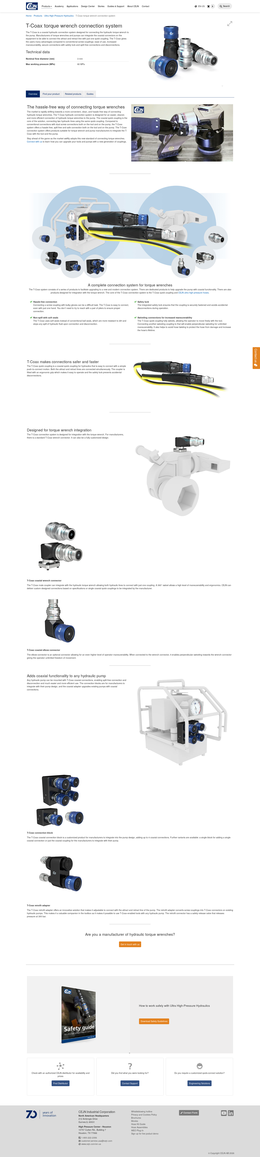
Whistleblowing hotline (141, 1111)
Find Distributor (60, 1083)
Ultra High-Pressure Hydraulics (59, 15)
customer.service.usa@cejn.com (96, 1140)
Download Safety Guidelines (154, 1021)
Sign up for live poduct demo (144, 1133)
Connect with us (34, 141)
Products (46, 6)
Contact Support (130, 1083)
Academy (59, 6)
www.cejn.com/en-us (91, 1143)
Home (29, 15)
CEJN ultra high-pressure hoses (193, 292)
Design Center (88, 6)
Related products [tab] (73, 93)
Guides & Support (115, 6)
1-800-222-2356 (89, 1137)
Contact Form (190, 1112)
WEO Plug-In (137, 1130)
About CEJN (133, 6)
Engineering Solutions (199, 1083)
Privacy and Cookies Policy (144, 1114)
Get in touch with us (130, 944)
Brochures (136, 1117)
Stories (101, 6)
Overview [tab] (32, 93)
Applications (72, 6)
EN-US (201, 6)
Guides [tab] (90, 93)
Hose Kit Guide (138, 1124)
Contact (145, 6)
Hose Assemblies (139, 1127)
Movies (134, 1120)
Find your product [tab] (51, 93)
